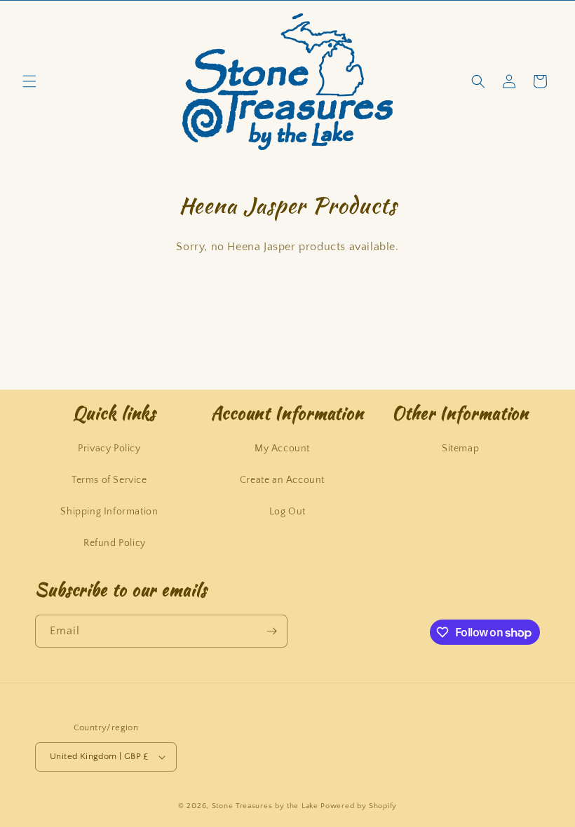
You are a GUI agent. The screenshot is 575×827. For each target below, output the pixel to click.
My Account (282, 448)
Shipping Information (109, 511)
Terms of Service (109, 480)
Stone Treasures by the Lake (265, 806)
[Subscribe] (271, 631)
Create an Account (282, 480)
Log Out (287, 511)
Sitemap (460, 448)
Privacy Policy (109, 448)
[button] (29, 81)
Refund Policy (114, 543)
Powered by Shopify (358, 806)
